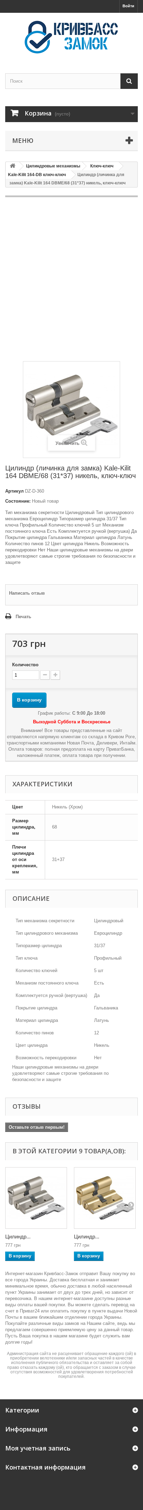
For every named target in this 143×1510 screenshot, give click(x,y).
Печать (23, 616)
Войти (128, 6)
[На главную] (12, 166)
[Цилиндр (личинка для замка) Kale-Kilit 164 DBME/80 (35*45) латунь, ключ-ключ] (105, 1198)
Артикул (14, 491)
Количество (25, 664)
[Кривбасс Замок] (71, 37)
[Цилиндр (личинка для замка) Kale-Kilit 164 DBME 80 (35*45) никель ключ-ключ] (36, 1198)
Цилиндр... (18, 1236)
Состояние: (18, 501)
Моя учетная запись (37, 1448)
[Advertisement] (71, 279)
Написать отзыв (27, 593)
